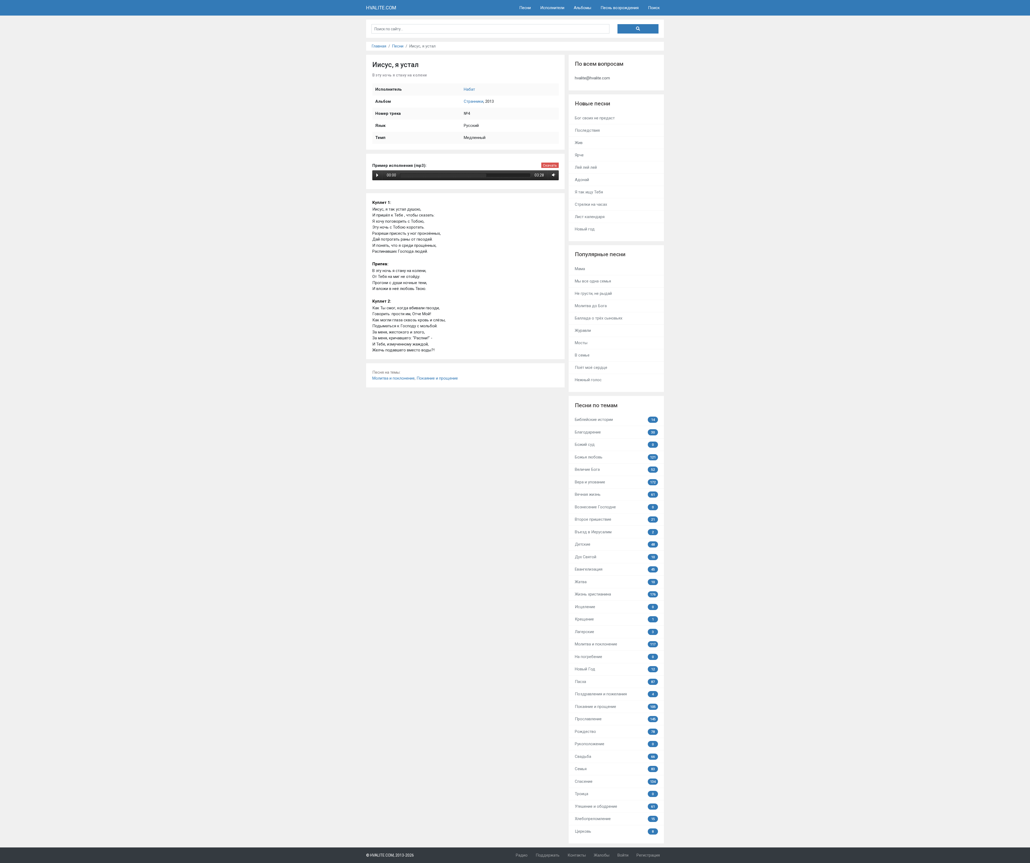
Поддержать (548, 855)
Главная (378, 46)
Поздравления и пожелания (614, 694)
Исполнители (552, 7)
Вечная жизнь (615, 494)
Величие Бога (615, 469)
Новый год (585, 229)
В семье (582, 355)
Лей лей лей (586, 167)
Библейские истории (615, 419)
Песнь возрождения (620, 7)
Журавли (583, 330)
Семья (615, 768)
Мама (580, 268)
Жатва (615, 581)
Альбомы (582, 7)
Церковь (614, 831)
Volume (552, 175)
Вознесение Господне (614, 507)
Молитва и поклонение (393, 378)
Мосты (581, 342)
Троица (614, 793)
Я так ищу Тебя (589, 192)
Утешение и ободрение (615, 806)
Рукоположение (614, 743)
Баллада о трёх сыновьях (598, 318)
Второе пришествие (615, 519)
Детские (615, 544)
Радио (522, 855)
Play (377, 175)
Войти (622, 855)
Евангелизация (615, 569)
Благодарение (615, 432)
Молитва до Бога (591, 305)
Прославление (615, 719)
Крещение (614, 619)
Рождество (615, 731)
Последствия (587, 130)
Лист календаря (590, 216)
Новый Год (615, 669)
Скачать (550, 165)
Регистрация (648, 855)
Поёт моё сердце (591, 367)
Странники (473, 101)
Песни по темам (596, 405)
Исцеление (614, 606)
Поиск (654, 7)
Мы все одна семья (593, 281)
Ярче (579, 155)
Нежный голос (588, 379)
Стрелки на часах (591, 204)
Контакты (577, 855)
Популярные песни (600, 254)
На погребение (614, 656)
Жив (579, 142)
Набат (469, 89)
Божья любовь (615, 457)
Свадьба (615, 756)
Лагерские (614, 631)
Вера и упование (615, 482)
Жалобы (601, 855)
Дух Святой (615, 556)
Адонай (582, 179)
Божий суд (614, 444)
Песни (525, 7)
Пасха (615, 681)
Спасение (615, 781)
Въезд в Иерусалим (614, 532)
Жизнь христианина (615, 594)
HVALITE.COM (381, 7)
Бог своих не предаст (595, 118)
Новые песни (592, 103)
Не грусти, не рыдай (593, 293)
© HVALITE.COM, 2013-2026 (390, 855)
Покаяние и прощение (437, 378)
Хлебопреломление (615, 818)
